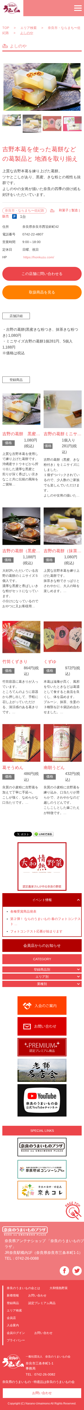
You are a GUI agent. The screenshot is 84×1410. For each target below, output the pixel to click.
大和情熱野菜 (58, 1288)
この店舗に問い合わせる (42, 274)
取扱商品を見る (42, 292)
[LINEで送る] (43, 834)
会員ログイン (16, 1333)
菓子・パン (52, 210)
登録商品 (13, 1303)
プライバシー (16, 1340)
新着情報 (13, 1295)
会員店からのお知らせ (42, 945)
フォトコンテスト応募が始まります (36, 931)
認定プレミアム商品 (42, 1303)
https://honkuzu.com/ (38, 257)
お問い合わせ (37, 1295)
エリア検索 (14, 1310)
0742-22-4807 (32, 234)
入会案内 (13, 1325)
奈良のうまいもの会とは (23, 1288)
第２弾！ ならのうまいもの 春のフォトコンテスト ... (45, 921)
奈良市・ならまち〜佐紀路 (24, 210)
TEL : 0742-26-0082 (40, 1374)
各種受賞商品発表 (23, 911)
